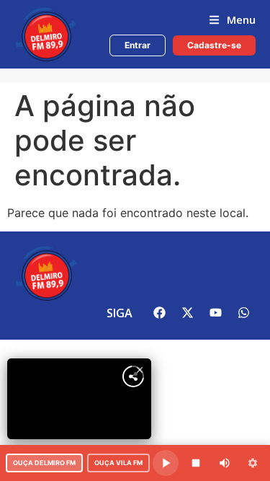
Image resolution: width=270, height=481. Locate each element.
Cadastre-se (214, 45)
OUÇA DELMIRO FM (44, 463)
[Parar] (195, 463)
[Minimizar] (252, 463)
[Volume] (224, 463)
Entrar (137, 45)
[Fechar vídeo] (139, 370)
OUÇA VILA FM (118, 463)
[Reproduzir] (166, 463)
